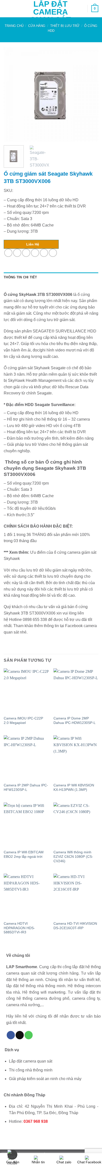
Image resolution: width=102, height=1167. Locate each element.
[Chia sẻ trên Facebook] (17, 253)
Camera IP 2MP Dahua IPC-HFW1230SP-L (26, 787)
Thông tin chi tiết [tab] (20, 277)
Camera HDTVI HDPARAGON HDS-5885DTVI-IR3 (19, 928)
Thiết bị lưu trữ (64, 26)
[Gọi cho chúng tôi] (29, 1035)
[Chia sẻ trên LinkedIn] (53, 253)
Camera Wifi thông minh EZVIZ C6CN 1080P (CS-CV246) (73, 856)
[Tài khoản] (81, 8)
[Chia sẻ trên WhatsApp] (8, 253)
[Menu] (7, 8)
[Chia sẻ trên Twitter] (26, 253)
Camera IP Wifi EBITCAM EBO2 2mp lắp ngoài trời (24, 854)
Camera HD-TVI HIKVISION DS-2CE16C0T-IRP (75, 926)
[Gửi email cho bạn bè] (35, 253)
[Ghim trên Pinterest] (44, 253)
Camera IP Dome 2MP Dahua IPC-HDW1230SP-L (74, 721)
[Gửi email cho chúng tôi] (20, 1035)
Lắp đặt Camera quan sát (50, 12)
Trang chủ (14, 26)
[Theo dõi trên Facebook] (11, 1035)
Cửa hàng (36, 26)
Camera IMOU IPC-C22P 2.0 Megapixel (23, 721)
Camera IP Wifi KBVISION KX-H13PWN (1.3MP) (73, 787)
